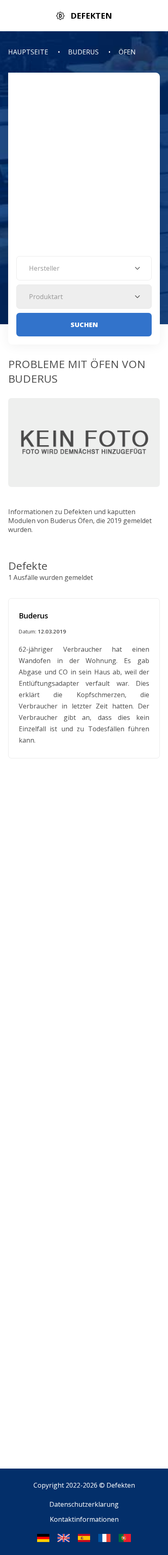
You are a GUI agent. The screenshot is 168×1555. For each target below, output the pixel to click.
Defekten (120, 1485)
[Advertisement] (84, 168)
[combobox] (84, 268)
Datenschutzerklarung (84, 1504)
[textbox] (84, 268)
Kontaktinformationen (84, 1519)
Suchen (84, 324)
